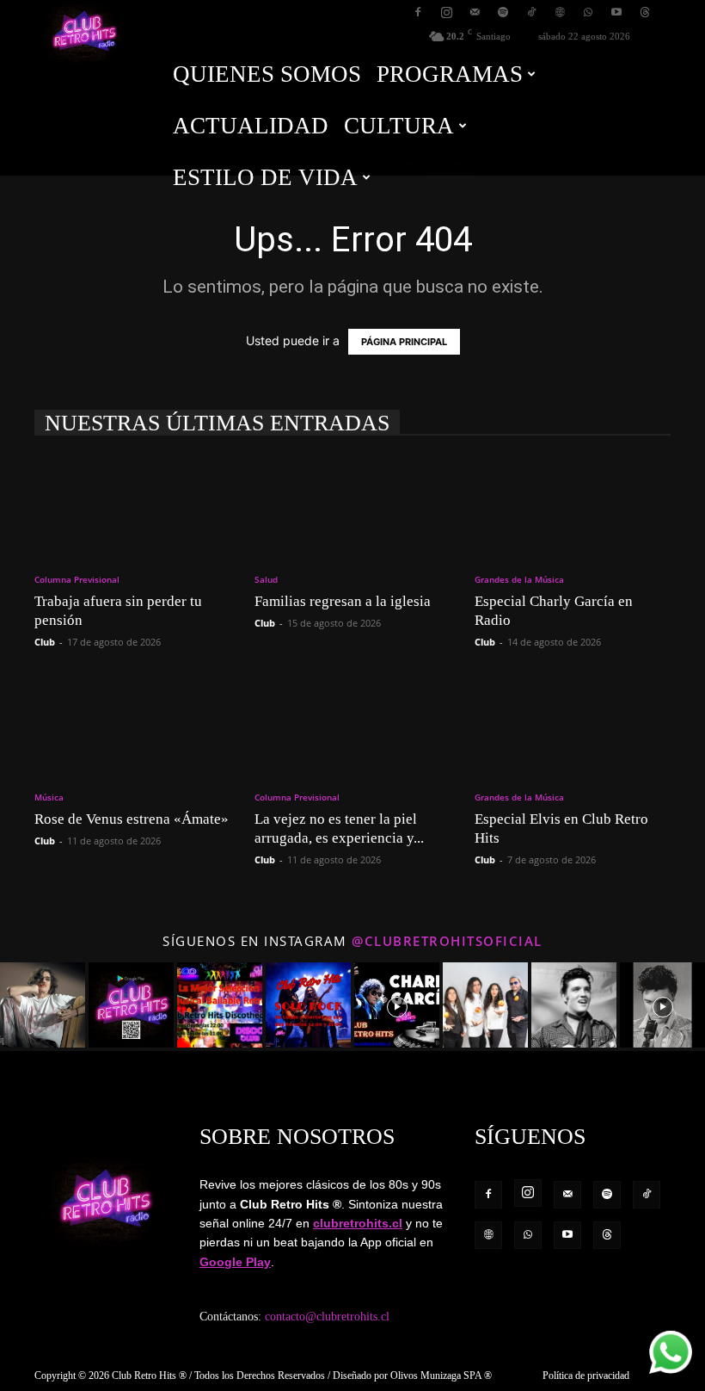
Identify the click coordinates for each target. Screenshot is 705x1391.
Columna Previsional (77, 579)
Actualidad (250, 126)
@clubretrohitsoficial (447, 940)
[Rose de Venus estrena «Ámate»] (132, 725)
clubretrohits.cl (357, 1223)
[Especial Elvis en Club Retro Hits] (573, 725)
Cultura (399, 126)
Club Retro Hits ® (149, 1375)
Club (44, 641)
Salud (266, 579)
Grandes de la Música (519, 579)
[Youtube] (616, 12)
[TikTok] (531, 12)
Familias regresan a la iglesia (342, 601)
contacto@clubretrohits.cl (327, 1316)
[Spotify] (503, 12)
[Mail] (474, 12)
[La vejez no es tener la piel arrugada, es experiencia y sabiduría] (352, 725)
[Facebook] (418, 12)
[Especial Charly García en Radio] (573, 506)
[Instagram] (446, 12)
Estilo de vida (265, 177)
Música (49, 797)
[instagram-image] (42, 1005)
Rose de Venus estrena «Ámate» (131, 819)
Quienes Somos (267, 74)
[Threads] (645, 12)
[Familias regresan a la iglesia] (352, 506)
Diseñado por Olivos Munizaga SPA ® (412, 1375)
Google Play (235, 1262)
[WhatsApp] (588, 12)
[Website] (560, 12)
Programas (450, 74)
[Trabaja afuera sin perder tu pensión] (132, 506)
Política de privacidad (586, 1375)
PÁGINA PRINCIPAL (404, 342)
